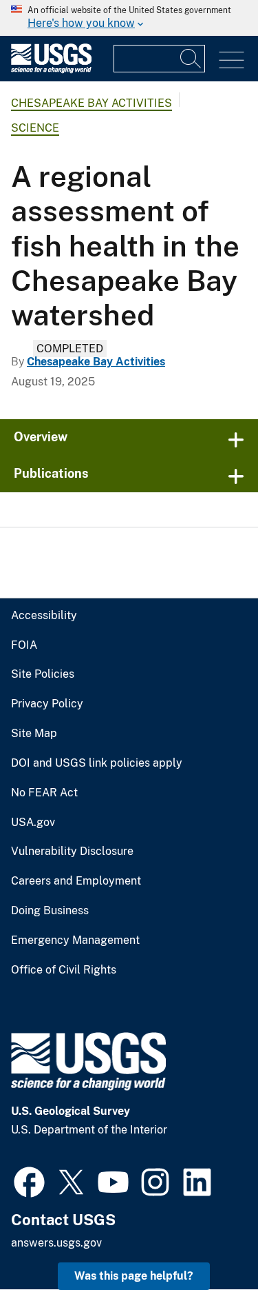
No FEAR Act (44, 793)
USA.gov (33, 822)
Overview (40, 437)
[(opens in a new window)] (29, 1180)
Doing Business (50, 911)
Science (35, 127)
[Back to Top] (208, 1240)
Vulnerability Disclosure (72, 851)
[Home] (51, 70)
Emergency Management (75, 940)
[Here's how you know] (129, 18)
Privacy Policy (47, 704)
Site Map (34, 733)
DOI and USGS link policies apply (96, 763)
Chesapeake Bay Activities (91, 103)
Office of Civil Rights (63, 970)
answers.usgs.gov (56, 1242)
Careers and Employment (76, 881)
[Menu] (231, 60)
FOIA (24, 645)
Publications (51, 473)
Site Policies (42, 674)
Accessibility (44, 615)
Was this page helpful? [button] (133, 1275)
